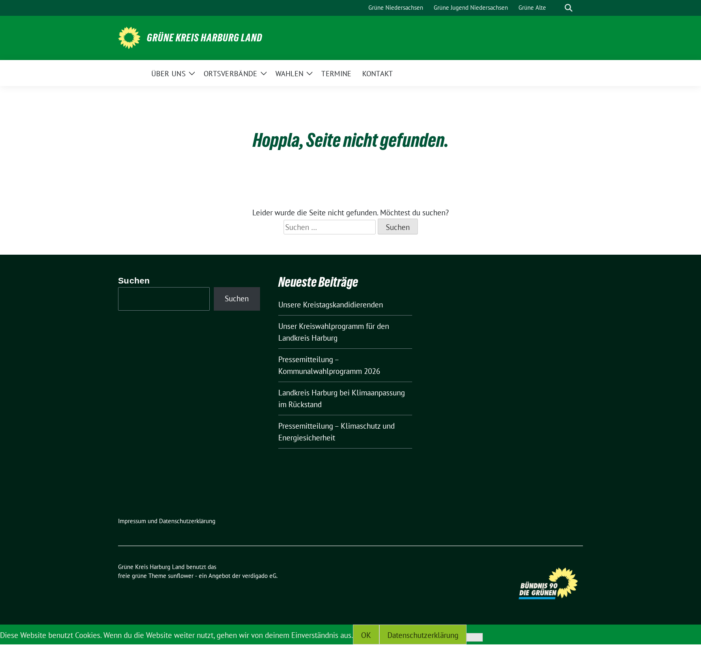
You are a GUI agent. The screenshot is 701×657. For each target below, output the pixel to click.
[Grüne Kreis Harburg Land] (129, 37)
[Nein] (475, 637)
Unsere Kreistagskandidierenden (330, 304)
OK (366, 635)
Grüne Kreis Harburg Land (204, 38)
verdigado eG (259, 576)
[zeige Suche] (568, 8)
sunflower (181, 576)
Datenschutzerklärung (422, 635)
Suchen (134, 280)
